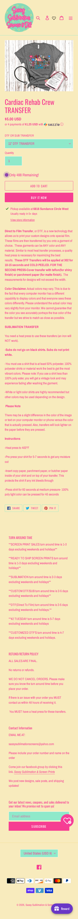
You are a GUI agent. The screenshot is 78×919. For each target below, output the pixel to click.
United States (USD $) (38, 853)
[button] (34, 124)
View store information (22, 220)
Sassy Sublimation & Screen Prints (44, 905)
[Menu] (70, 17)
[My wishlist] (54, 17)
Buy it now (39, 197)
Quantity (9, 153)
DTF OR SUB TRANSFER (19, 135)
